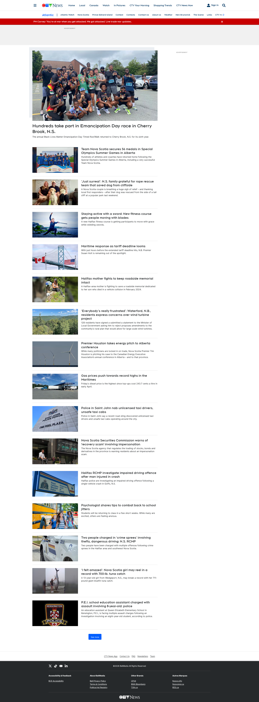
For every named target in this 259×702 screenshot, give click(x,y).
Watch (106, 5)
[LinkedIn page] (66, 666)
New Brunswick (183, 15)
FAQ (133, 656)
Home (71, 5)
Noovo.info (177, 681)
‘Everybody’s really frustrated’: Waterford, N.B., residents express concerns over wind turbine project (116, 314)
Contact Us (143, 15)
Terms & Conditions (98, 684)
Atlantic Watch (67, 15)
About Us (156, 15)
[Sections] (35, 5)
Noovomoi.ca (178, 684)
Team (152, 656)
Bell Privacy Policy (98, 681)
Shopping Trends (163, 5)
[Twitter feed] (50, 666)
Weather (168, 15)
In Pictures (119, 5)
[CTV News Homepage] (52, 5)
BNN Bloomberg (138, 684)
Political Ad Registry (98, 687)
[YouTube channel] (61, 666)
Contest (119, 15)
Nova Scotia (83, 15)
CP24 (133, 681)
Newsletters (142, 656)
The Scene (198, 15)
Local (82, 5)
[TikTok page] (55, 666)
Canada (93, 5)
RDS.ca (175, 687)
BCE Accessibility (56, 681)
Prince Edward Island (102, 15)
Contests (130, 15)
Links (209, 15)
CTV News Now (184, 5)
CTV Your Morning (139, 5)
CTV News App (110, 656)
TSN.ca (134, 687)
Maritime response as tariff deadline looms (113, 246)
